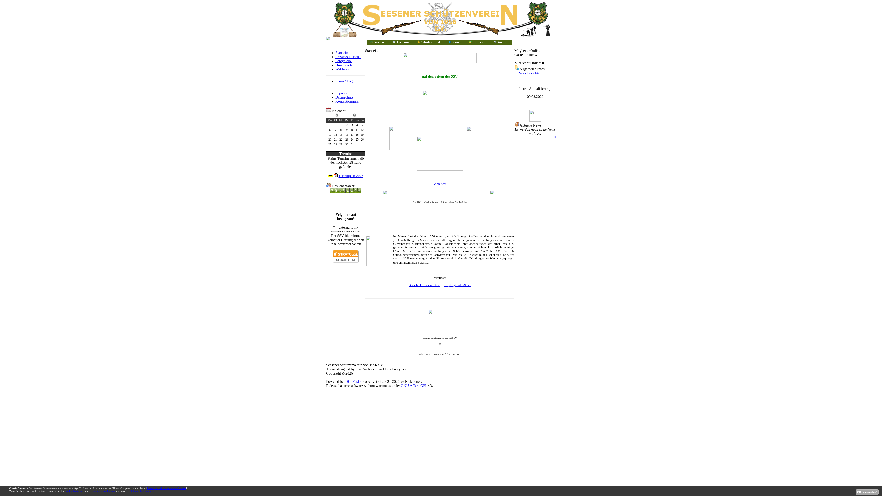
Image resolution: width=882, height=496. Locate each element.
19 (362, 134)
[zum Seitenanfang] (439, 321)
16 (346, 134)
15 (340, 134)
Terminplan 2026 (351, 176)
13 (329, 134)
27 (329, 144)
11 (357, 130)
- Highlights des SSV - (457, 285)
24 (352, 139)
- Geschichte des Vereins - (424, 285)
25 (357, 139)
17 (352, 134)
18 (357, 134)
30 (346, 144)
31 (352, 144)
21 (335, 139)
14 (335, 134)
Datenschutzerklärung (104, 491)
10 (352, 130)
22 (340, 139)
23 (346, 139)
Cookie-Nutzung (73, 491)
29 (340, 144)
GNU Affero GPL (414, 386)
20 (329, 139)
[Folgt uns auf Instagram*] (346, 211)
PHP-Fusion (353, 381)
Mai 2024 (345, 114)
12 (362, 130)
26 (362, 139)
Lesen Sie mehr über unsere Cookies (166, 488)
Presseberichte (524, 73)
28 (335, 144)
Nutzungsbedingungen (142, 491)
